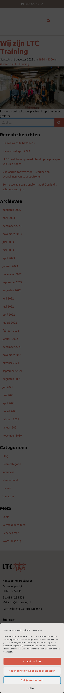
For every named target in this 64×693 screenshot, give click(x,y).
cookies (30, 688)
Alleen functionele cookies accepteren (32, 670)
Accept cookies (32, 661)
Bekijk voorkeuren (32, 680)
